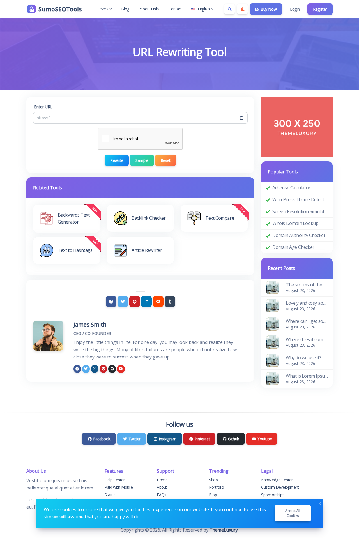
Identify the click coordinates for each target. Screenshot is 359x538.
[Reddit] (158, 301)
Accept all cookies (292, 513)
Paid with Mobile (119, 487)
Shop (213, 479)
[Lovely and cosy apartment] (272, 305)
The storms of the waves (307, 285)
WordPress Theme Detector (300, 199)
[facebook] (77, 369)
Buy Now (268, 9)
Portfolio (216, 487)
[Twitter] (123, 301)
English (204, 9)
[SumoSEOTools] (54, 9)
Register (320, 9)
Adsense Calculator (291, 188)
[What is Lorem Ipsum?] (272, 378)
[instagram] (94, 369)
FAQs (161, 494)
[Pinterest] (134, 301)
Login (295, 9)
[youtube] (121, 369)
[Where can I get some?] (272, 323)
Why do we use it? (303, 358)
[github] (112, 369)
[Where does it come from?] (272, 342)
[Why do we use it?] (272, 360)
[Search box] (229, 9)
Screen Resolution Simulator (300, 211)
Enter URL (43, 106)
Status (110, 494)
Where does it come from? (307, 339)
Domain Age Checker (293, 247)
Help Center (115, 479)
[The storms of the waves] (272, 287)
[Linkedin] (146, 301)
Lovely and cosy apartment (307, 303)
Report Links (149, 9)
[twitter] (86, 369)
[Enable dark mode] (242, 9)
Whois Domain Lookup (295, 223)
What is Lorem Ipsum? (307, 376)
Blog (125, 9)
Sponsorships (272, 494)
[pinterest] (103, 369)
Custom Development (280, 487)
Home (162, 479)
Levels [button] (103, 9)
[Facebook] (111, 301)
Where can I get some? (307, 321)
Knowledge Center (277, 479)
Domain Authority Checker (298, 235)
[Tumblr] (170, 301)
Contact (175, 9)
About (162, 487)
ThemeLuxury (224, 530)
